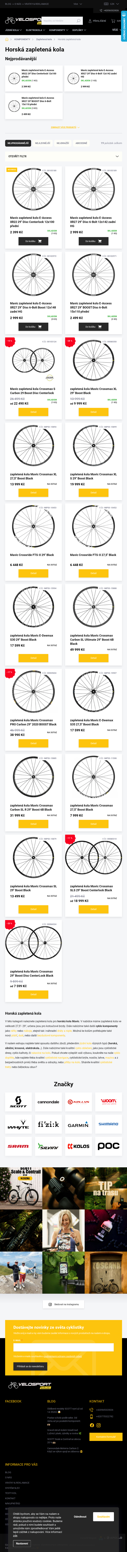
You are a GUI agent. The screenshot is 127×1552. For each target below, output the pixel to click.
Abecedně (81, 143)
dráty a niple (64, 1030)
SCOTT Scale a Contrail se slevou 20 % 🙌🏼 (64, 1441)
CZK (112, 4)
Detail (33, 412)
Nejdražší (63, 143)
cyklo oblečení (83, 1048)
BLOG (8, 4)
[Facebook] (91, 1424)
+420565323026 (104, 1410)
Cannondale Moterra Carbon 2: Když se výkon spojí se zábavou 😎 (65, 1450)
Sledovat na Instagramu (66, 1304)
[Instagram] (98, 1424)
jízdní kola (86, 1043)
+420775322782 (104, 1416)
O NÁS (18, 4)
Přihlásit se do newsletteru (30, 1366)
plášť (14, 1035)
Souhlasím (103, 1516)
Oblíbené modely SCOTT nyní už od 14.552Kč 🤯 (65, 1410)
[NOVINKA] (33, 190)
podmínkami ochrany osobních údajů (63, 1356)
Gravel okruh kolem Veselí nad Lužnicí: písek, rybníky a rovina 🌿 (64, 1432)
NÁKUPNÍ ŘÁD (12, 1503)
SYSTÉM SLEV (12, 1488)
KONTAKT (10, 1498)
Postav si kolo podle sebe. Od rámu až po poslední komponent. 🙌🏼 (64, 1420)
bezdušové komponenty (51, 1035)
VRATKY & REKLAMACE (36, 4)
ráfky (14, 1030)
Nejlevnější (42, 143)
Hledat (78, 20)
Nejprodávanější (18, 143)
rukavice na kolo (40, 1052)
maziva (109, 1057)
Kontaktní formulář (106, 1437)
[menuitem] (14, 30)
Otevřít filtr (17, 156)
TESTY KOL (11, 1493)
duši (21, 1035)
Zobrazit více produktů (63, 127)
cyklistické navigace (56, 1057)
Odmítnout (80, 1516)
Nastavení (22, 1543)
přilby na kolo (72, 1062)
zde (15, 1535)
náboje (28, 1030)
